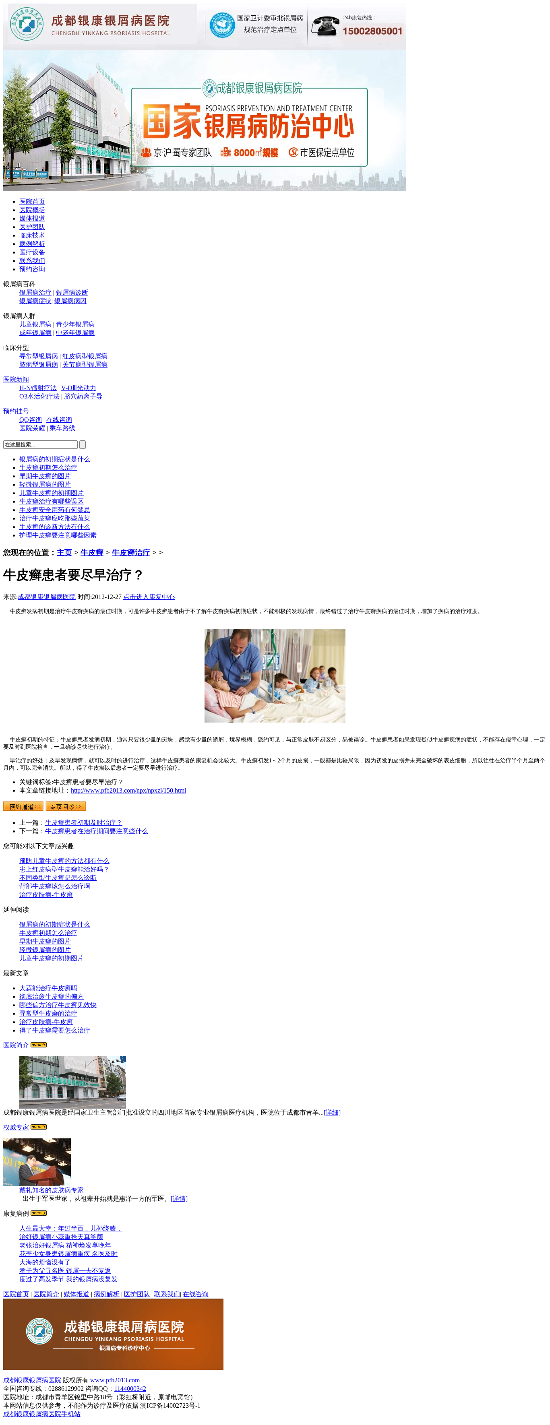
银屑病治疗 (35, 292)
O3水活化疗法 (39, 396)
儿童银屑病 (35, 324)
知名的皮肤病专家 (51, 1190)
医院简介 (16, 1045)
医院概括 (32, 210)
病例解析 (32, 243)
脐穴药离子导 (83, 396)
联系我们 (32, 260)
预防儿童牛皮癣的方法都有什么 (64, 860)
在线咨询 (59, 419)
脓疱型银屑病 (38, 364)
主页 (64, 552)
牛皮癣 (92, 552)
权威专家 (16, 1127)
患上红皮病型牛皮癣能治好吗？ (64, 869)
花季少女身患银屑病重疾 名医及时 (68, 1253)
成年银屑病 (35, 332)
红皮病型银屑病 (85, 356)
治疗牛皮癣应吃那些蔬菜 (54, 518)
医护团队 (32, 226)
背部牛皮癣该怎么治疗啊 (54, 886)
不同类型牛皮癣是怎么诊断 (58, 877)
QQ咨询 (30, 419)
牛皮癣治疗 (131, 552)
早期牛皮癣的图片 (45, 476)
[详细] (332, 1112)
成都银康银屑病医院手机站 (42, 1414)
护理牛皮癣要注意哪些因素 (58, 535)
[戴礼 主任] (37, 1184)
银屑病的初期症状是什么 (54, 459)
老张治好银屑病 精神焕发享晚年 (65, 1245)
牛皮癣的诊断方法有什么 (54, 526)
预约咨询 (32, 269)
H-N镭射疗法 (38, 387)
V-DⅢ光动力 (78, 387)
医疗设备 (32, 252)
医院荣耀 (32, 428)
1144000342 (130, 1388)
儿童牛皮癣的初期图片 (51, 492)
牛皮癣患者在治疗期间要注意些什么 (96, 831)
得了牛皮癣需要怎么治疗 (54, 1030)
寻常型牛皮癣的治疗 (48, 1013)
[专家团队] (39, 1127)
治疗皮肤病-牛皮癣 (46, 894)
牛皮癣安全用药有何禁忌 (54, 509)
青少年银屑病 (75, 324)
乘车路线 (62, 428)
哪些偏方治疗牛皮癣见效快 (58, 1005)
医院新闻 (16, 379)
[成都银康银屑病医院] (113, 1367)
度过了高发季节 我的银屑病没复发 (68, 1279)
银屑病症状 (35, 300)
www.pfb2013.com (115, 1380)
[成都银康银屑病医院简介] (39, 1045)
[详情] (179, 1198)
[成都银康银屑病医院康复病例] (204, 189)
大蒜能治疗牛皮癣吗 (48, 988)
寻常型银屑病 (38, 356)
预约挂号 (16, 411)
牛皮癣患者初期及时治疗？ (83, 822)
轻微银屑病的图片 (45, 484)
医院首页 (32, 201)
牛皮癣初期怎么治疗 (48, 467)
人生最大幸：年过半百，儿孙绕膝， (70, 1228)
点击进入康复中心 (149, 596)
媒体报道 (32, 218)
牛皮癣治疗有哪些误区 (51, 501)
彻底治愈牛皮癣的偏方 (51, 996)
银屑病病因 (70, 300)
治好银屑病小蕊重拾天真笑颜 (61, 1236)
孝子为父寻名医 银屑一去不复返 (65, 1270)
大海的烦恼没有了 (45, 1262)
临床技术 (32, 235)
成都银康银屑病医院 (47, 596)
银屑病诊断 (72, 292)
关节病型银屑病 (85, 364)
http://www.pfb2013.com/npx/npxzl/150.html (128, 790)
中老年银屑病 (75, 332)
